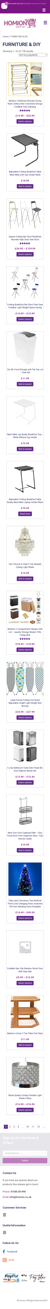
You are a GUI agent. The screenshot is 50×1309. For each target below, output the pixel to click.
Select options (25, 121)
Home (6, 36)
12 (38, 1126)
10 (27, 1126)
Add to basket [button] (25, 186)
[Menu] (44, 10)
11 (33, 1126)
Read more (25, 514)
